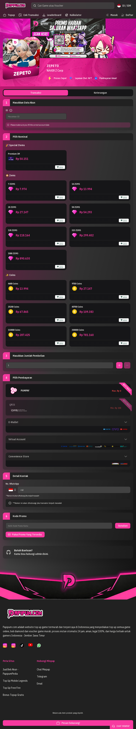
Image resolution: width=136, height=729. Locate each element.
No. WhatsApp (12, 483)
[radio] (36, 160)
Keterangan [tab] (100, 92)
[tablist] (68, 92)
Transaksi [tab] (35, 92)
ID (7, 110)
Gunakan (123, 525)
